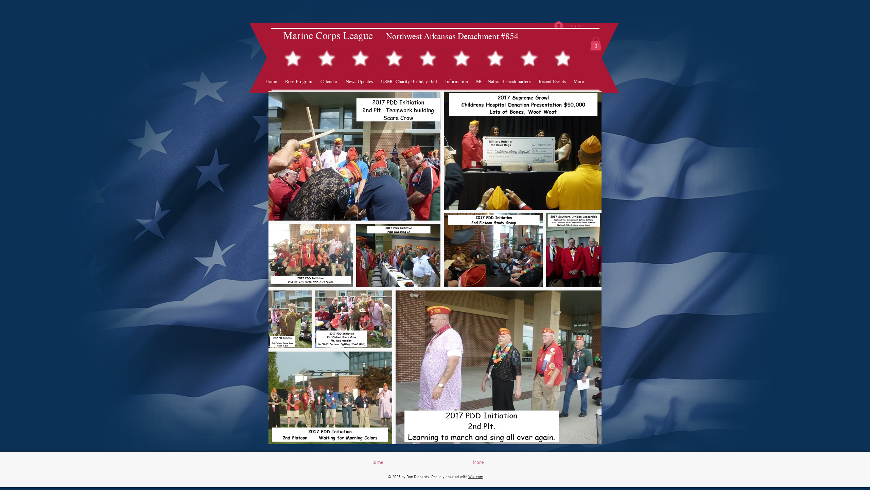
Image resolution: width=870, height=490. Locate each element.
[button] (596, 44)
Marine (298, 35)
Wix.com (475, 477)
